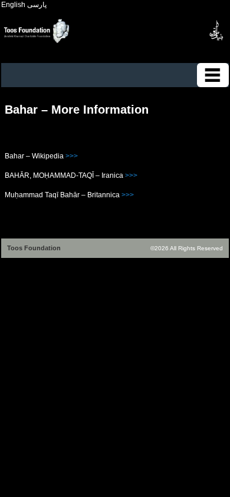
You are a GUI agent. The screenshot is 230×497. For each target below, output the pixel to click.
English (13, 5)
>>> (71, 156)
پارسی (37, 5)
